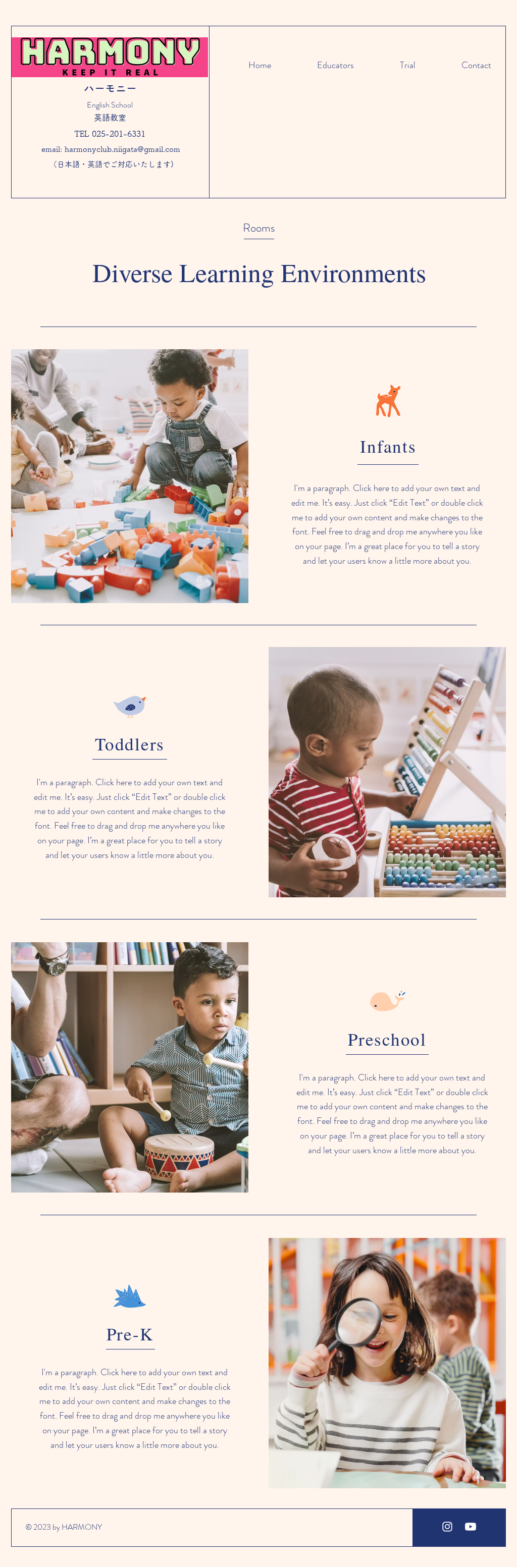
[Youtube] (470, 1526)
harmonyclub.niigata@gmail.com (122, 149)
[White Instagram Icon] (447, 1526)
